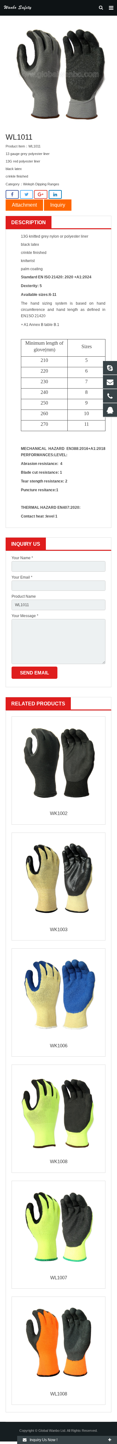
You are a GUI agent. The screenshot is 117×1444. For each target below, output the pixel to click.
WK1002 (58, 813)
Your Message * (25, 616)
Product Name (24, 596)
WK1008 (58, 1161)
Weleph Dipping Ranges (41, 184)
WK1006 (58, 1045)
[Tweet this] (26, 194)
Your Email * (22, 577)
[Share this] (12, 194)
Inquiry (57, 205)
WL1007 (58, 1277)
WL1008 (58, 1393)
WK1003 (58, 929)
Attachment (24, 205)
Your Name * (22, 558)
